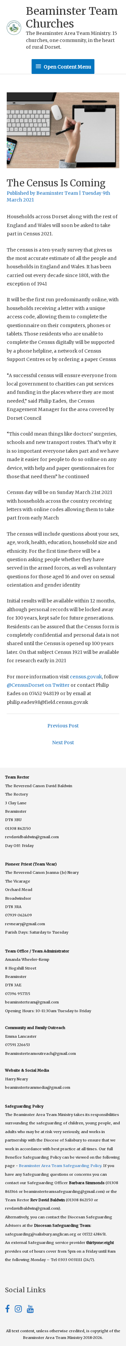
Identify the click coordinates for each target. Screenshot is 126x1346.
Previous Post (63, 726)
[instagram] (21, 1310)
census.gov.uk (86, 677)
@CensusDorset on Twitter (38, 685)
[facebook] (10, 1310)
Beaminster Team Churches (72, 17)
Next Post (63, 743)
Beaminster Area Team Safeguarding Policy (60, 1165)
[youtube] (30, 1310)
